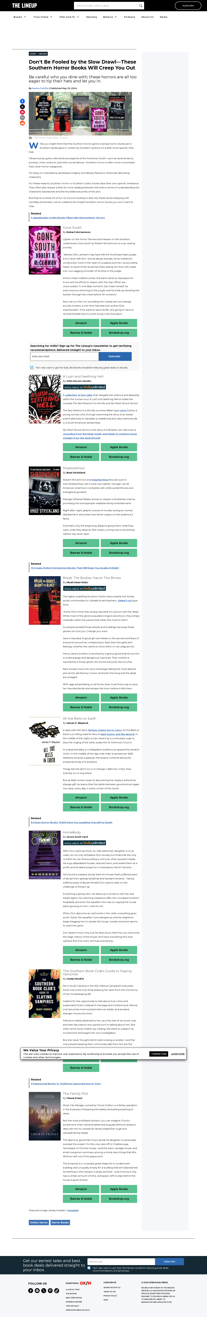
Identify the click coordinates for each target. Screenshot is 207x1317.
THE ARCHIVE (71, 1294)
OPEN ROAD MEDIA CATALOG (78, 1310)
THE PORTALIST (72, 1306)
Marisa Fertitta (40, 88)
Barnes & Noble (81, 332)
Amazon (81, 323)
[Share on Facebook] (22, 101)
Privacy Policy (110, 1296)
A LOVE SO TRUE (72, 1290)
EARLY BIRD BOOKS (74, 1298)
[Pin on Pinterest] (22, 112)
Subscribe (188, 5)
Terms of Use (110, 1292)
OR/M (106, 1300)
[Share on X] (22, 106)
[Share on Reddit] (22, 123)
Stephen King (100, 479)
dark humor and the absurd (117, 734)
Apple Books (119, 323)
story (123, 410)
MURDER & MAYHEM (74, 1302)
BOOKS (43, 54)
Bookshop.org (119, 332)
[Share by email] (22, 117)
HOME (33, 54)
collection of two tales (79, 395)
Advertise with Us (112, 1288)
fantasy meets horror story (105, 730)
